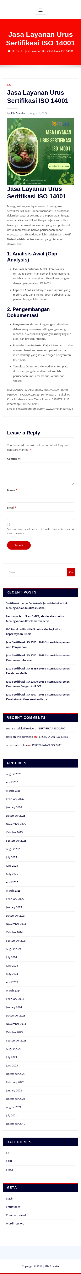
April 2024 (12, 982)
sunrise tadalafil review (20, 728)
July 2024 (11, 957)
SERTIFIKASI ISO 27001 (52, 728)
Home (16, 51)
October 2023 (14, 1032)
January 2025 (14, 907)
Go (71, 572)
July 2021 (11, 1115)
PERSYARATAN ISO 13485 (52, 737)
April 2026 (12, 782)
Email (11, 507)
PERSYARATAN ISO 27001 (47, 745)
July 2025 (11, 857)
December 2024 (15, 915)
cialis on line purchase (19, 737)
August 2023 (13, 1049)
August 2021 (13, 1107)
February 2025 (15, 899)
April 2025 (12, 882)
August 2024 (13, 949)
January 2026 (14, 807)
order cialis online (17, 745)
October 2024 (14, 932)
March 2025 (13, 890)
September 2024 (16, 940)
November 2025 (16, 824)
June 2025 (12, 865)
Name (12, 490)
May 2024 (12, 974)
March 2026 (13, 791)
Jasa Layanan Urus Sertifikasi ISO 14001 (49, 51)
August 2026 (13, 774)
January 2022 (14, 1090)
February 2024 (15, 999)
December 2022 (15, 1074)
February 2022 (15, 1082)
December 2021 (15, 1099)
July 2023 (11, 1057)
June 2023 (12, 1065)
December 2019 (15, 1124)
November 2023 (16, 1024)
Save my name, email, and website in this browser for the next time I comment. (40, 531)
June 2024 (12, 965)
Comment (14, 458)
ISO (9, 85)
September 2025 (16, 840)
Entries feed (13, 1207)
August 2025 (13, 849)
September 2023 (16, 1040)
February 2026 (15, 799)
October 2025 (14, 832)
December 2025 (15, 815)
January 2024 (14, 1007)
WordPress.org (15, 1223)
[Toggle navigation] (40, 10)
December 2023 (15, 1015)
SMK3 (9, 1169)
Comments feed (16, 1215)
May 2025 (12, 874)
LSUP (9, 1161)
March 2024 (13, 990)
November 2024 (16, 924)
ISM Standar (16, 113)
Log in (10, 1198)
